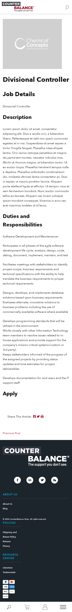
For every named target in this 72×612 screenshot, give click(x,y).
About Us (7, 503)
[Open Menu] (63, 607)
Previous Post (11, 433)
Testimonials (9, 572)
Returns (7, 541)
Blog (5, 508)
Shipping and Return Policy (10, 534)
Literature (8, 567)
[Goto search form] (67, 7)
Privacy (6, 546)
